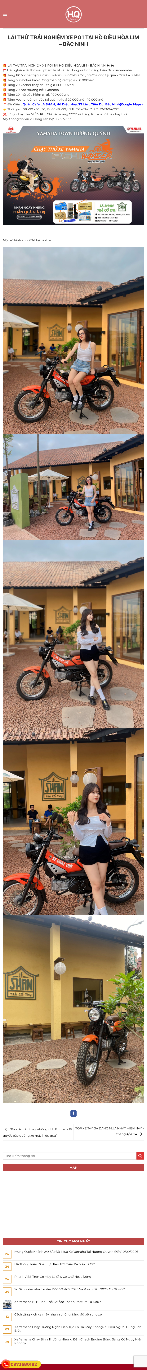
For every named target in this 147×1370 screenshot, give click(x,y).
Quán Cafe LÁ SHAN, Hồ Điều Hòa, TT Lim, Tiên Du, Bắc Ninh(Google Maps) (83, 104)
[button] (5, 14)
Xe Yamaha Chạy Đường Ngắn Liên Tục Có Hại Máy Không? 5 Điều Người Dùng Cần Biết (77, 1328)
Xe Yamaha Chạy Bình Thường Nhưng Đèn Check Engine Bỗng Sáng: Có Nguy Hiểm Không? (79, 1341)
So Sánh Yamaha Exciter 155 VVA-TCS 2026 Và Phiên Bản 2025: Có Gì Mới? (69, 1289)
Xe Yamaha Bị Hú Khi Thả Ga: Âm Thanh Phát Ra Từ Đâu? (57, 1302)
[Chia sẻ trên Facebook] (73, 1113)
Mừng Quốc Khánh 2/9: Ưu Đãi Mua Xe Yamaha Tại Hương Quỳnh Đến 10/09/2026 (76, 1252)
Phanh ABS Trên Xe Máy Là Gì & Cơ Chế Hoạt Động (52, 1277)
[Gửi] (140, 1155)
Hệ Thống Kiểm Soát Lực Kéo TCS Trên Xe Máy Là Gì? (54, 1264)
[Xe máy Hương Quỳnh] (73, 14)
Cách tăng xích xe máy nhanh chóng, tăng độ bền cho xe (58, 1314)
